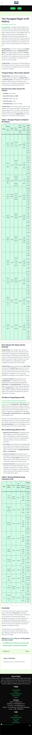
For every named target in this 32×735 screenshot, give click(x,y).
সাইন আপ (13, 8)
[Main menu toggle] (1, 2)
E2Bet (12, 638)
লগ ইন (19, 8)
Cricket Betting (16, 690)
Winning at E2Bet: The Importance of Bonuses (15, 645)
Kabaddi (16, 692)
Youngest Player (6, 27)
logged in (12, 661)
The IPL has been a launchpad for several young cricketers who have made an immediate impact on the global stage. (15, 402)
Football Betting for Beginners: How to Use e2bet (16, 643)
